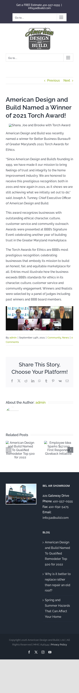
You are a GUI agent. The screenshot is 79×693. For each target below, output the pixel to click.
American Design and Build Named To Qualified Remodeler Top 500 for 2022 (57, 553)
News (65, 337)
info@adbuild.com (39, 8)
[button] (9, 450)
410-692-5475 (59, 507)
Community (54, 337)
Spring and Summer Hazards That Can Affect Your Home (57, 608)
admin (13, 337)
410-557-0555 (51, 5)
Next (66, 80)
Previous (53, 80)
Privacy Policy (59, 644)
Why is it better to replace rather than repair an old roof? (58, 582)
